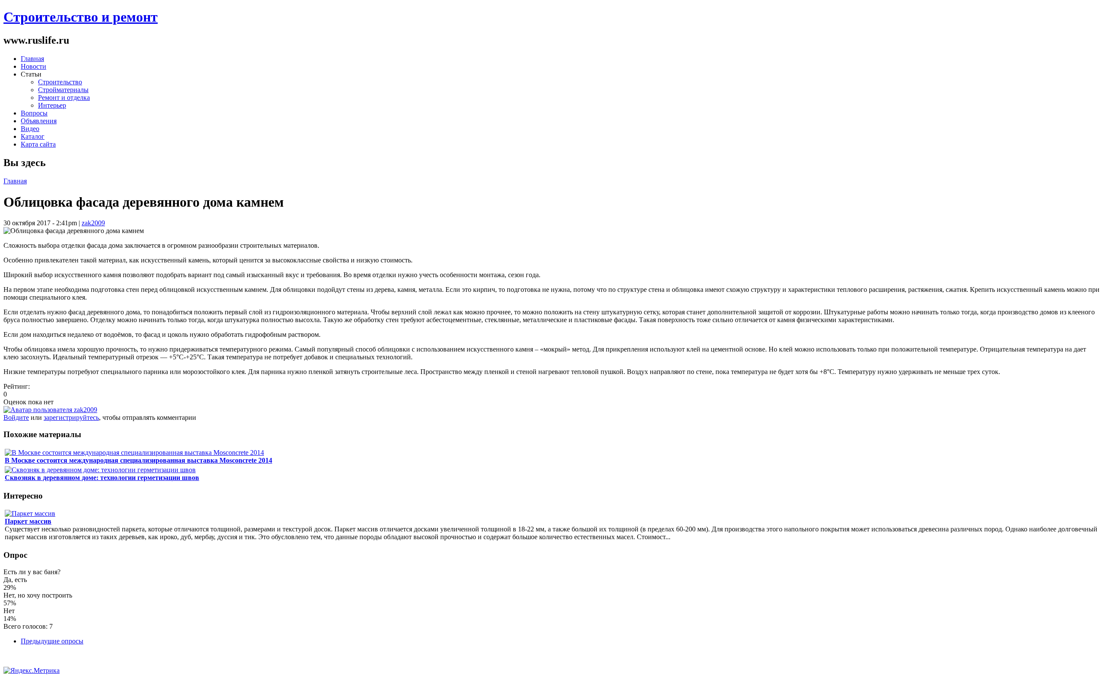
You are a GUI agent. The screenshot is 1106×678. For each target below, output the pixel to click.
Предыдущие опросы (52, 641)
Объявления (39, 121)
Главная (32, 58)
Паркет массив (28, 521)
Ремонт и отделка (64, 97)
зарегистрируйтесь (71, 417)
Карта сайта (38, 144)
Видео (30, 128)
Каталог (32, 136)
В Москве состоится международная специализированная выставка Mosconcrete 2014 (138, 460)
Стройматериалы (63, 89)
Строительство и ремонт (80, 17)
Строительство (60, 82)
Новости (33, 66)
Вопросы (34, 113)
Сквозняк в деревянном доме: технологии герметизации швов (102, 477)
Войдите (16, 417)
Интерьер (52, 105)
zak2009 (93, 223)
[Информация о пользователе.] (50, 409)
